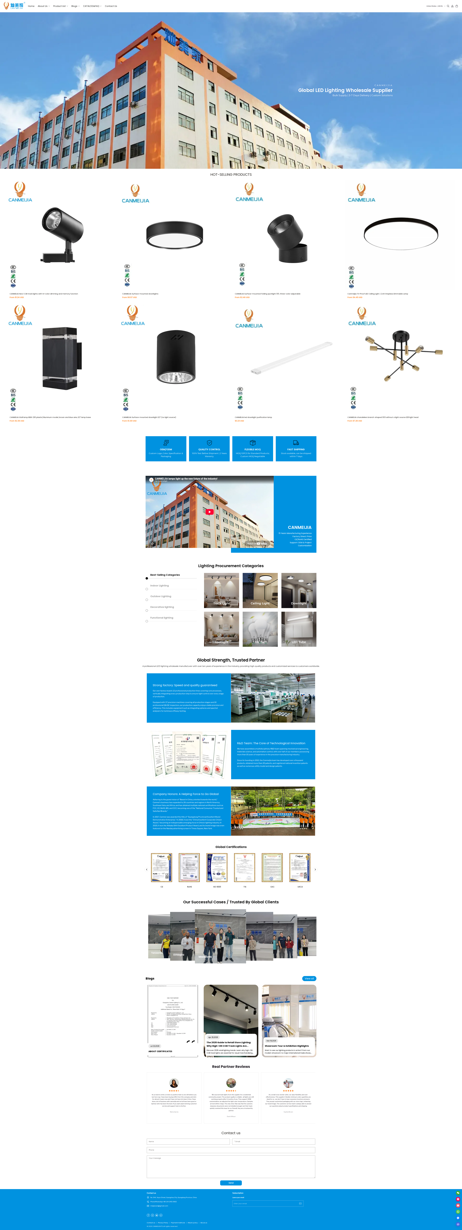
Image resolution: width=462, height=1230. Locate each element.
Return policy (193, 1223)
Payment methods (178, 1223)
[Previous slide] (146, 869)
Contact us (151, 1223)
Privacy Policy (163, 1223)
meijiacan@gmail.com (159, 1206)
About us (203, 1223)
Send (231, 1183)
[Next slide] (315, 869)
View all (309, 978)
